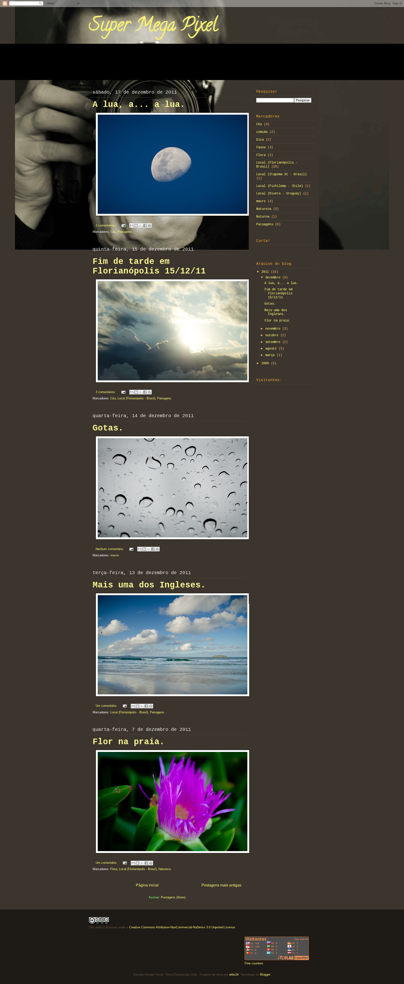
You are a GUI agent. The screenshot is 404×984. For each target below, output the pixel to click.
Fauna (261, 147)
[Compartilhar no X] (140, 225)
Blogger (265, 974)
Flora (113, 869)
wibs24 (233, 974)
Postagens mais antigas (221, 885)
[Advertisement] (285, 426)
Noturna (262, 217)
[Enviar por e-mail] (131, 225)
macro (114, 555)
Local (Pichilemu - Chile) (279, 186)
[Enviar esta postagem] (123, 225)
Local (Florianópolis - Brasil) (136, 398)
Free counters (254, 963)
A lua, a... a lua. (139, 104)
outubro (272, 335)
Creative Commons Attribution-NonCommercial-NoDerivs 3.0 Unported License (182, 927)
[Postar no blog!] (136, 225)
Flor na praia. (129, 742)
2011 (266, 272)
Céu (113, 231)
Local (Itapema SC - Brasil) (281, 174)
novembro (273, 329)
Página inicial (147, 885)
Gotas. (108, 428)
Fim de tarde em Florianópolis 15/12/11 (149, 266)
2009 (266, 363)
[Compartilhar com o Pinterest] (149, 225)
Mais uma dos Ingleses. (149, 585)
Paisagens (125, 231)
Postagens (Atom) (173, 897)
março (271, 355)
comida (261, 132)
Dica (260, 140)
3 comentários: (106, 392)
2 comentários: (106, 225)
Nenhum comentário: (110, 549)
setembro (273, 342)
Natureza (165, 869)
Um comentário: (107, 705)
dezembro (273, 277)
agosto (271, 348)
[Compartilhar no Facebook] (145, 225)
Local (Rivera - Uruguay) (278, 193)
